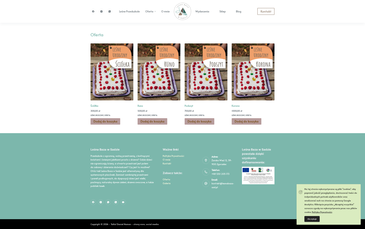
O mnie (166, 159)
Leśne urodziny (97, 115)
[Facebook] (93, 11)
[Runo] (159, 71)
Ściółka (94, 105)
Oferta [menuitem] (149, 11)
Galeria (167, 183)
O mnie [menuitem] (165, 11)
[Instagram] (101, 11)
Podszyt (189, 105)
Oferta (107, 115)
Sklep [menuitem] (222, 11)
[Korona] (253, 71)
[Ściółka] (112, 71)
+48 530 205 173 (220, 173)
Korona (236, 105)
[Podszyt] (206, 71)
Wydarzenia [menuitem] (202, 11)
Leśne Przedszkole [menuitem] (129, 11)
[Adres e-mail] (123, 202)
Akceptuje (312, 219)
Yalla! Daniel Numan (121, 224)
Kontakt (265, 11)
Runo (140, 105)
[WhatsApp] (108, 202)
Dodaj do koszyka (105, 121)
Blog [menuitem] (238, 11)
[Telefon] (109, 11)
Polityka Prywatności (173, 155)
